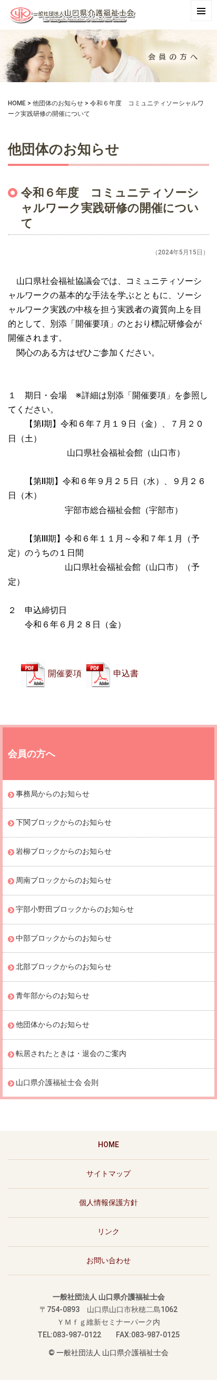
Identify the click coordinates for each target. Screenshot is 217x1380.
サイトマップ (108, 1173)
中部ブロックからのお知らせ (64, 938)
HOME (17, 103)
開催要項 (65, 673)
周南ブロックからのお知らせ (64, 880)
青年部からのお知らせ (53, 995)
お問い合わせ (108, 1260)
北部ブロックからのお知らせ (64, 966)
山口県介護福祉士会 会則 (57, 1082)
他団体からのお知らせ (53, 1024)
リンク (108, 1231)
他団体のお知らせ (58, 103)
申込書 (126, 673)
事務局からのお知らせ (53, 794)
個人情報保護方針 (108, 1202)
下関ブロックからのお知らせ (64, 822)
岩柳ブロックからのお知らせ (64, 851)
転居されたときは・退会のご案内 (71, 1053)
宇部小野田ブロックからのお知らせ (75, 909)
